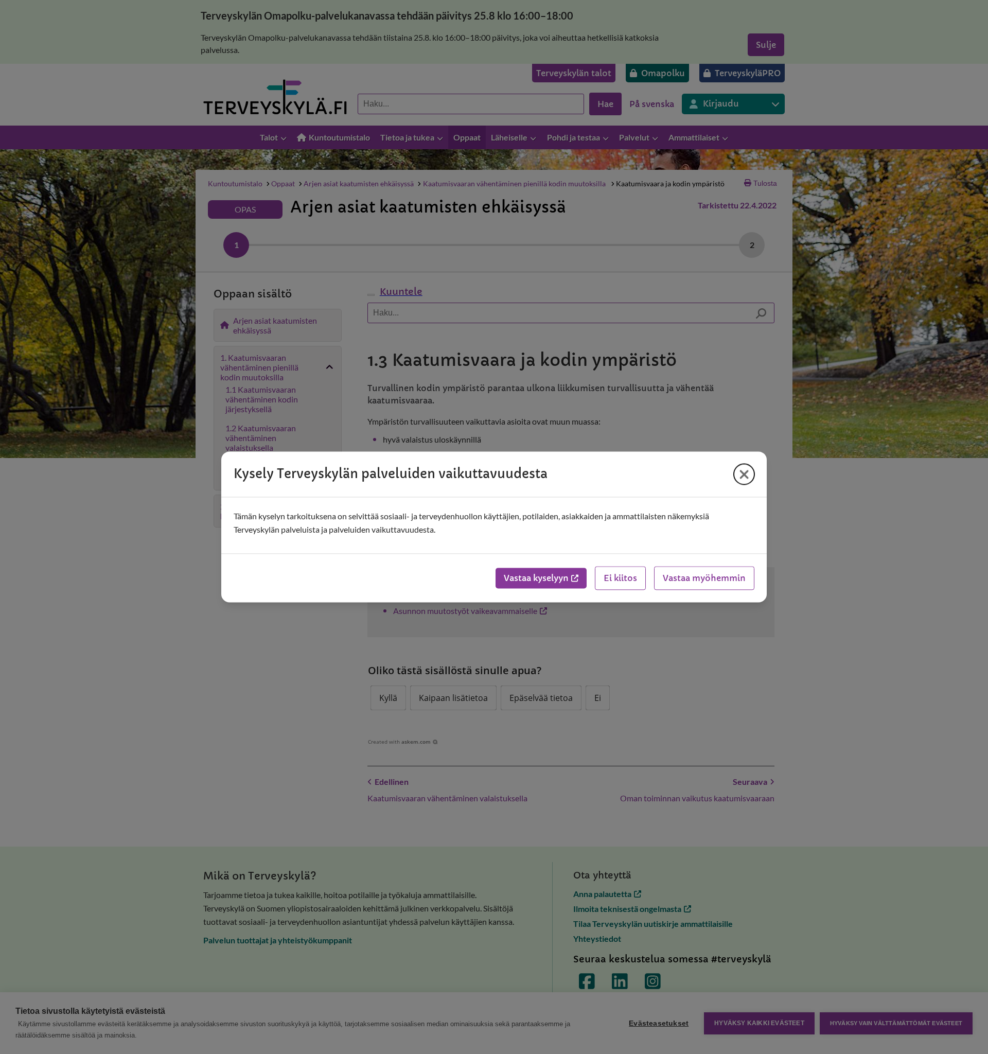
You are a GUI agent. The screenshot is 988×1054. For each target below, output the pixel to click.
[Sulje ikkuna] (744, 474)
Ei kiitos (620, 578)
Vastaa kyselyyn (536, 578)
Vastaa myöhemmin (704, 578)
